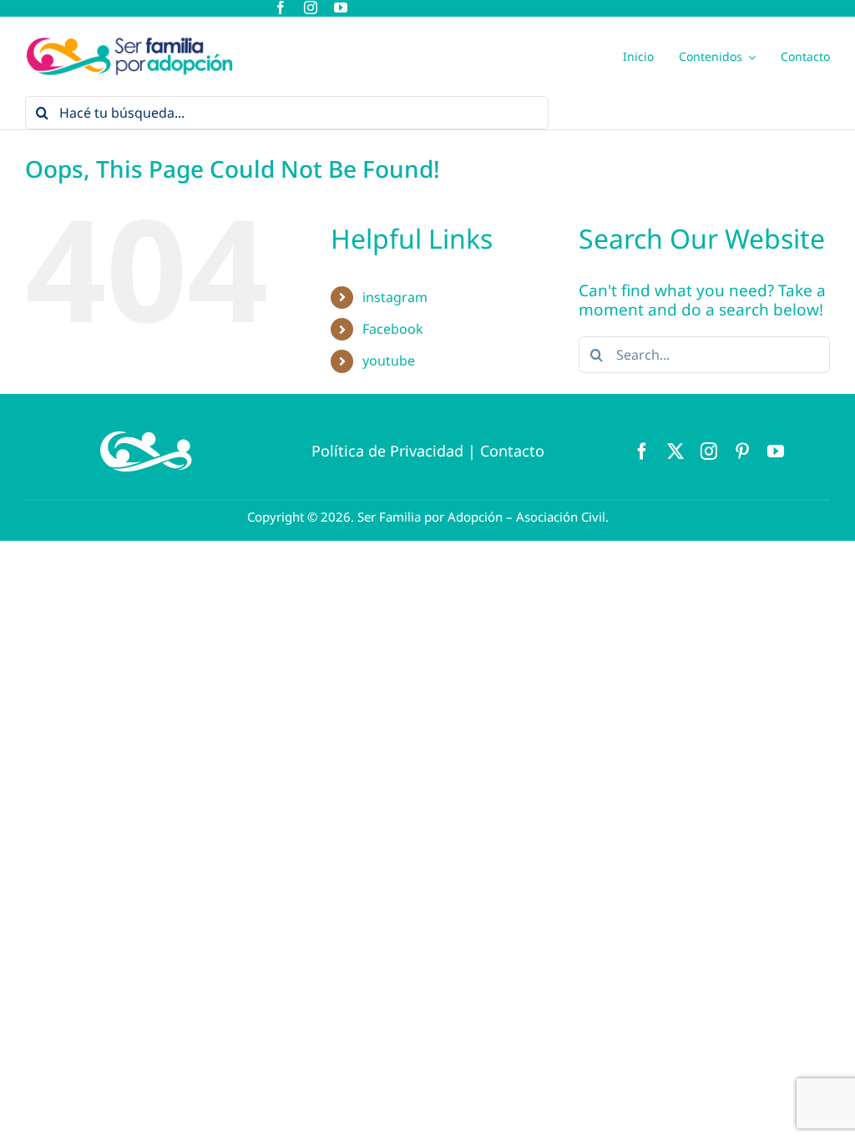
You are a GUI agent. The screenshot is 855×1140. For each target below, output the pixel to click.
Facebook (392, 329)
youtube (388, 360)
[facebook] (280, 7)
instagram (395, 297)
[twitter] (675, 451)
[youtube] (340, 7)
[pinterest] (742, 451)
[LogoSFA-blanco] (146, 427)
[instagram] (310, 7)
